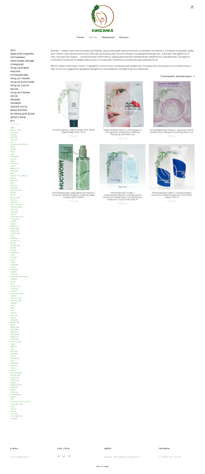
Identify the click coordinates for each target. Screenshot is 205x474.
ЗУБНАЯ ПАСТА (19, 106)
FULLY (12, 255)
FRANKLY (13, 257)
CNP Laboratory (17, 217)
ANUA (12, 152)
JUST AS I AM (15, 298)
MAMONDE (14, 322)
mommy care (15, 342)
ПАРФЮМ (15, 103)
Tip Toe (13, 409)
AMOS (12, 147)
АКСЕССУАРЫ (18, 117)
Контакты (123, 37)
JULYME (13, 296)
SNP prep (14, 392)
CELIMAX (13, 202)
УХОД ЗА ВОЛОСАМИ (22, 82)
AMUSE (13, 149)
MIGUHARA (15, 334)
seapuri (13, 383)
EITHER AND (15, 245)
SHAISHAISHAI (16, 385)
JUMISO (13, 303)
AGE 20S (13, 140)
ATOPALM (14, 164)
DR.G (12, 236)
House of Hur (15, 286)
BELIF (12, 183)
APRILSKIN (14, 156)
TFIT (12, 399)
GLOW (13, 267)
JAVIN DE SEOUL (17, 294)
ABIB (12, 128)
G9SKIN (13, 272)
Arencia (13, 159)
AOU (12, 154)
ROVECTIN (14, 378)
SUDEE (13, 390)
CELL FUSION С (16, 205)
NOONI (13, 356)
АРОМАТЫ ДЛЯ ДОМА (22, 114)
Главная (80, 37)
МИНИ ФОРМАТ (19, 110)
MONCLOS (14, 339)
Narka (12, 344)
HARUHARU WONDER (19, 277)
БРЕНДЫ (15, 124)
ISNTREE (13, 291)
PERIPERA (14, 363)
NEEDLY (13, 346)
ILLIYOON (14, 289)
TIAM (12, 407)
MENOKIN (14, 332)
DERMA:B (14, 226)
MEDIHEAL (14, 330)
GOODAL (14, 274)
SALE (13, 50)
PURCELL (13, 366)
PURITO (13, 370)
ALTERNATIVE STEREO (19, 144)
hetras (13, 282)
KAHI (12, 310)
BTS (12, 121)
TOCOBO (14, 414)
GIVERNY (14, 269)
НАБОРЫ (15, 71)
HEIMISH (13, 279)
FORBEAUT (14, 253)
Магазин (93, 37)
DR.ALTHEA (14, 231)
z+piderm (14, 419)
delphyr (13, 224)
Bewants (13, 185)
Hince (12, 284)
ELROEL (13, 248)
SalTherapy (15, 380)
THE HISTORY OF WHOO (20, 402)
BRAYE (13, 195)
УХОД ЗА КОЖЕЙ (19, 68)
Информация (108, 37)
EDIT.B (12, 243)
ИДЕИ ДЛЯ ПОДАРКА (22, 54)
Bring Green (15, 197)
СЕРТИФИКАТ (17, 57)
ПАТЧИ (14, 96)
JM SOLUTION (16, 301)
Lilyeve (13, 318)
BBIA (12, 173)
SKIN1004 (14, 387)
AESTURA (14, 137)
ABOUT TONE (15, 130)
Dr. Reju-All (14, 241)
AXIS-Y (13, 166)
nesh (12, 349)
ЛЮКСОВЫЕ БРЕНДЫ (22, 61)
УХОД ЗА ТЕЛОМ (19, 85)
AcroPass (14, 132)
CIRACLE (13, 209)
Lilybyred (14, 315)
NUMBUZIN (14, 358)
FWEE (12, 262)
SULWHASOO (15, 395)
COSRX (13, 221)
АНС (12, 142)
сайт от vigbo (102, 466)
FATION (13, 250)
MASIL (12, 325)
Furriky (13, 260)
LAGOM (13, 313)
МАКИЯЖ (15, 99)
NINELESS (14, 354)
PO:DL (12, 368)
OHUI (12, 361)
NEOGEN (14, 351)
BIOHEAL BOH (16, 190)
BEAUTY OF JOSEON (18, 176)
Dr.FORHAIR (15, 233)
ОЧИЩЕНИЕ (17, 64)
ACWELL (13, 135)
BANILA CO (15, 169)
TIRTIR (13, 411)
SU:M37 (13, 397)
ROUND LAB (15, 375)
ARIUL (12, 161)
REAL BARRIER (16, 373)
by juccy (13, 200)
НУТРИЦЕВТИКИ (19, 75)
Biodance (14, 188)
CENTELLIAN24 (16, 207)
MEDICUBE (14, 327)
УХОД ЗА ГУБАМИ (20, 78)
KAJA (12, 308)
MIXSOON (14, 337)
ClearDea (14, 212)
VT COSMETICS (16, 416)
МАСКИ (14, 89)
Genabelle (14, 265)
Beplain (13, 178)
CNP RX (13, 214)
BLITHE (13, 193)
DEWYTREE (14, 229)
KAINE (12, 306)
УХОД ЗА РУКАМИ (20, 92)
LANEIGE (13, 320)
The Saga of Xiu (16, 404)
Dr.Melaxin (14, 238)
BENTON (13, 181)
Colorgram (14, 219)
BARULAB (14, 171)
